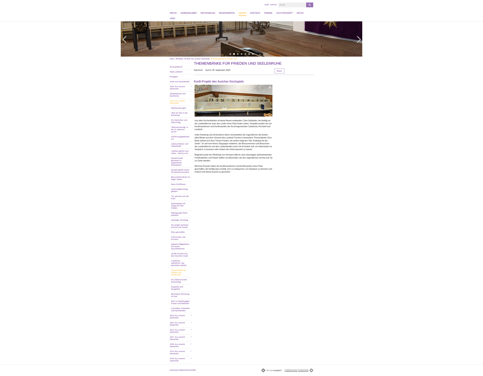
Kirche (173, 13)
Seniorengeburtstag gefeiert (179, 190)
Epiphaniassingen (178, 108)
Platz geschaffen (178, 232)
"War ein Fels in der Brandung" (179, 114)
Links (172, 18)
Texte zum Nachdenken (180, 81)
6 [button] (249, 54)
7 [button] (253, 54)
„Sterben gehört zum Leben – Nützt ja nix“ (180, 152)
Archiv (300, 13)
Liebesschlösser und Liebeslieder (179, 145)
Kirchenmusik (207, 13)
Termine (268, 13)
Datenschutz (184, 370)
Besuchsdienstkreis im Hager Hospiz (180, 178)
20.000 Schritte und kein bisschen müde (179, 254)
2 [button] (234, 54)
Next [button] (359, 39)
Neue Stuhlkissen (178, 184)
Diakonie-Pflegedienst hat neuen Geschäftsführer (180, 246)
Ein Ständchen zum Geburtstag (179, 121)
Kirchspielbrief (176, 67)
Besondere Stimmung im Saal (180, 295)
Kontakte (255, 13)
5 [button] (245, 54)
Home (266, 5)
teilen (280, 71)
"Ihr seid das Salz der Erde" (180, 197)
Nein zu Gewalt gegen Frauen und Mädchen (180, 302)
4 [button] (241, 54)
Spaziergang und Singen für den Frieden (178, 205)
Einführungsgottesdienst (180, 137)
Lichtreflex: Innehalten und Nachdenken (180, 309)
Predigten (174, 76)
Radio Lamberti (176, 72)
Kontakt (273, 5)
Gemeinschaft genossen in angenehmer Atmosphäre (177, 161)
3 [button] (237, 54)
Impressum (174, 370)
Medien (242, 13)
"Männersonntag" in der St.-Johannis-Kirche (179, 129)
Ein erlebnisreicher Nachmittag (179, 280)
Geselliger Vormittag (179, 220)
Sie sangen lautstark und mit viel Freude (179, 226)
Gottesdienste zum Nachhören (178, 94)
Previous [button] (124, 39)
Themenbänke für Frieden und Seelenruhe (178, 272)
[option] (241, 39)
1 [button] (230, 54)
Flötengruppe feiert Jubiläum (179, 214)
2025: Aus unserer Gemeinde (198, 59)
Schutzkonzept (284, 13)
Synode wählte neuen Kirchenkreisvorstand (180, 171)
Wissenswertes (227, 13)
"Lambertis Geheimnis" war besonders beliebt (178, 263)
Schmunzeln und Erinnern (178, 238)
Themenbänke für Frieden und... (225, 59)
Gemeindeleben (188, 13)
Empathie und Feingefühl (177, 288)
